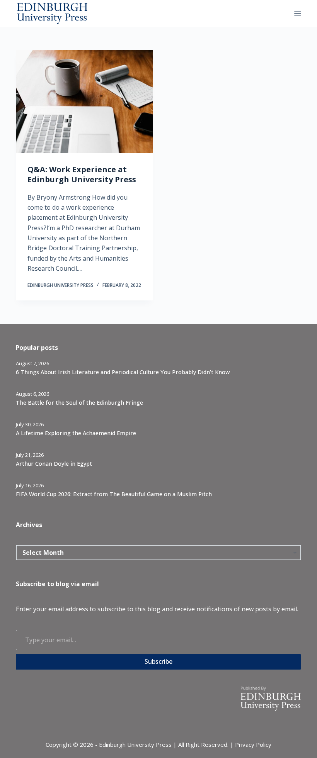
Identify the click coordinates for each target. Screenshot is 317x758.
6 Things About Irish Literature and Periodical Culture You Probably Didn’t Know (123, 372)
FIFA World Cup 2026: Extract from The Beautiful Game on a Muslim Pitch (114, 494)
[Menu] (297, 13)
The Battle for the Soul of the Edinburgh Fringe (79, 402)
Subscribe (158, 661)
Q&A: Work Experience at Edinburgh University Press (81, 174)
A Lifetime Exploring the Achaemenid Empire (76, 433)
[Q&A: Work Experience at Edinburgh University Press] (84, 101)
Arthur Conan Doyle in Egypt (54, 463)
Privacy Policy (253, 744)
